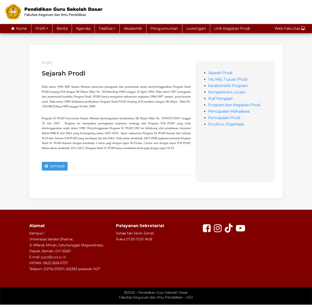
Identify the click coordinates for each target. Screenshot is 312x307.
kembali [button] (57, 166)
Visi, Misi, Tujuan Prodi (227, 79)
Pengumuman (164, 28)
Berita (62, 28)
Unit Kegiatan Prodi (232, 28)
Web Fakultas (287, 28)
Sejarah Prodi (220, 73)
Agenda (83, 28)
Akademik (133, 28)
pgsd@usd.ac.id (53, 257)
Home (21, 28)
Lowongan (196, 28)
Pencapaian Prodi (224, 118)
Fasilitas (106, 28)
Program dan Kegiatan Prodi (234, 105)
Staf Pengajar (220, 98)
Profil (40, 28)
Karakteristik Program (228, 86)
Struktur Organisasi (226, 124)
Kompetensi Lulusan (227, 92)
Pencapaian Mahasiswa (229, 111)
